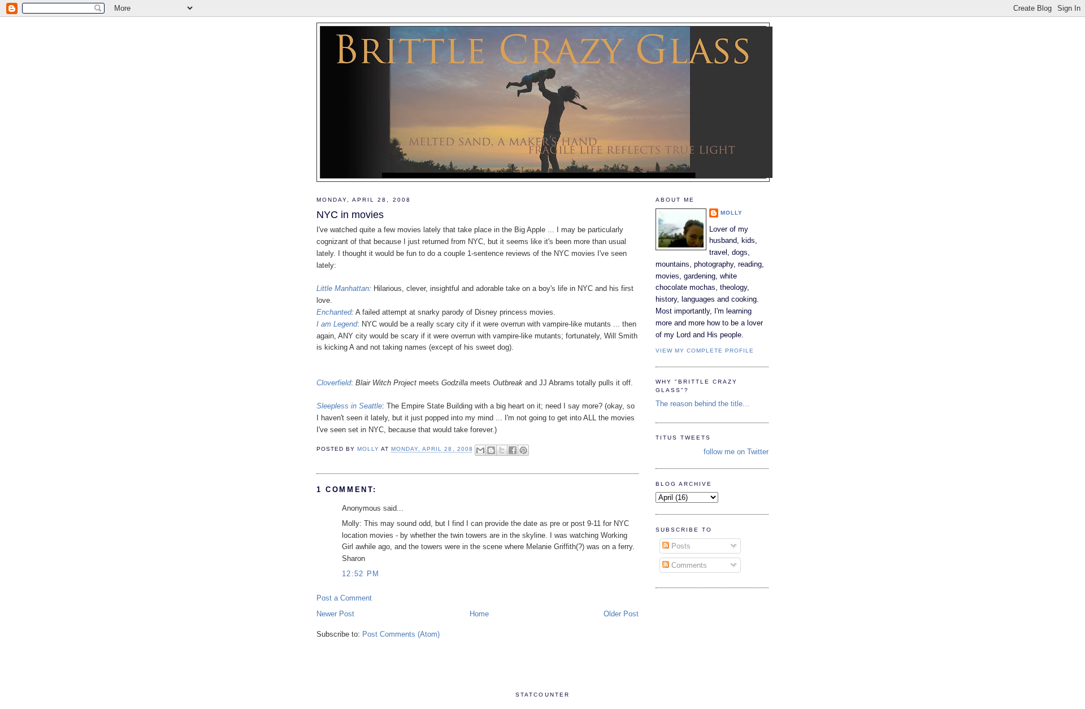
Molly (732, 213)
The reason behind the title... (702, 403)
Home (479, 614)
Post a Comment (344, 598)
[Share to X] (501, 450)
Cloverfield (333, 383)
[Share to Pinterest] (523, 450)
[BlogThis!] (491, 450)
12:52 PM (360, 573)
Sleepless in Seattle (349, 406)
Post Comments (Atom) (401, 634)
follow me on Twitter (736, 451)
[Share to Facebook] (512, 450)
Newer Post (335, 614)
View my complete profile (705, 350)
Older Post (621, 614)
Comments (688, 565)
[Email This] (480, 450)
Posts (680, 546)
